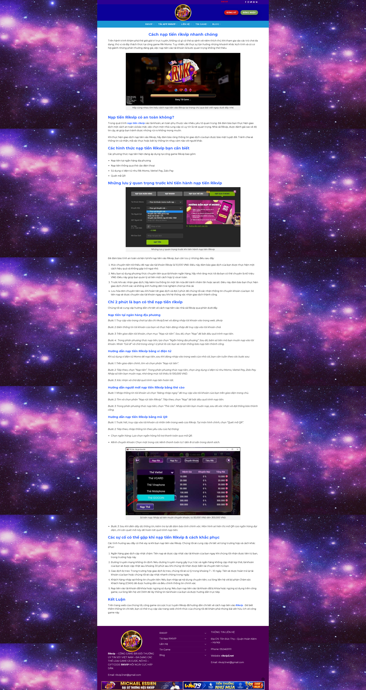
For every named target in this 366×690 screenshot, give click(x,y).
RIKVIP (149, 24)
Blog (215, 24)
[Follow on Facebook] (245, 2)
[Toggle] (205, 633)
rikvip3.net (227, 655)
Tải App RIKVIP (167, 24)
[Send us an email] (254, 2)
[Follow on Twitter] (251, 2)
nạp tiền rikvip (136, 123)
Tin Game (201, 24)
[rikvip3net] (183, 12)
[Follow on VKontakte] (256, 2)
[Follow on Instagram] (248, 2)
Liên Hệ (185, 24)
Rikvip (239, 605)
